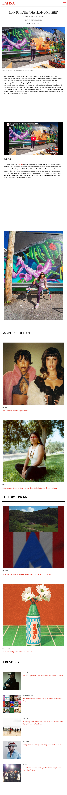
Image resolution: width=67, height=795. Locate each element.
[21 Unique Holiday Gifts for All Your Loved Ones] (33, 615)
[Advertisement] (33, 108)
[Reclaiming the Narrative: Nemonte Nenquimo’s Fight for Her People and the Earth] (33, 451)
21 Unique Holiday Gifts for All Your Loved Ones (17, 652)
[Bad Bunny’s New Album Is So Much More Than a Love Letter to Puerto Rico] (33, 537)
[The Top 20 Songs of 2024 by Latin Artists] (33, 374)
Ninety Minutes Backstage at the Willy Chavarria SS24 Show (42, 745)
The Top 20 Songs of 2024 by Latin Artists (15, 411)
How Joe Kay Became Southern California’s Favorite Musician (43, 676)
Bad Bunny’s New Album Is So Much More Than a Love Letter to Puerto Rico (27, 574)
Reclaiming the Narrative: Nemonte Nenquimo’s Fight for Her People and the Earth (29, 488)
